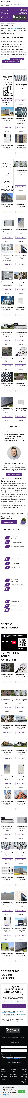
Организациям (16, 4)
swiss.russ (5, 59)
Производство (4, 1076)
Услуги (2, 1074)
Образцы (25, 1082)
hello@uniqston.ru (22, 13)
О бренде (2, 4)
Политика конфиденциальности (13, 1040)
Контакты (3, 1079)
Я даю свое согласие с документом (12, 1012)
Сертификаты (24, 1081)
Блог (26, 1079)
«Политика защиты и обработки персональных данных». (14, 1015)
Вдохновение (24, 1069)
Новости (25, 1074)
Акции (11, 4)
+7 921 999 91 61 (4, 13)
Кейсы (13, 1077)
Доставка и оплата (7, 4)
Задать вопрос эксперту (14, 474)
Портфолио (3, 1077)
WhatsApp (19, 9)
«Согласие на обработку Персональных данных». (12, 1012)
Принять (21, 1091)
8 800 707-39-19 (4, 10)
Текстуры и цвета (17, 59)
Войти (2, 18)
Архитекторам (24, 4)
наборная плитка (14, 28)
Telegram (24, 9)
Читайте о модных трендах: (11, 61)
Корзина (7, 18)
